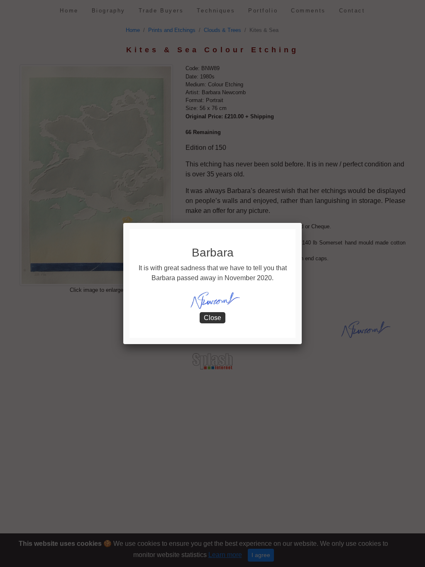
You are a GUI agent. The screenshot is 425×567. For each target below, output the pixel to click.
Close (212, 317)
